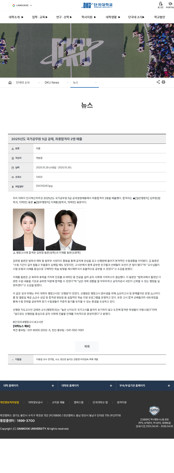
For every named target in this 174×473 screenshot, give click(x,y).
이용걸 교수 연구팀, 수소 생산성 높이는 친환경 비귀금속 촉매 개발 (67, 359)
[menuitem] (14, 17)
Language (22, 5)
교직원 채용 (58, 402)
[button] (87, 346)
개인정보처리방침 (9, 402)
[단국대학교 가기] (96, 5)
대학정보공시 (35, 402)
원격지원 (122, 402)
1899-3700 (26, 421)
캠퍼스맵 (78, 402)
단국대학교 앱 (100, 402)
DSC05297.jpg (44, 185)
